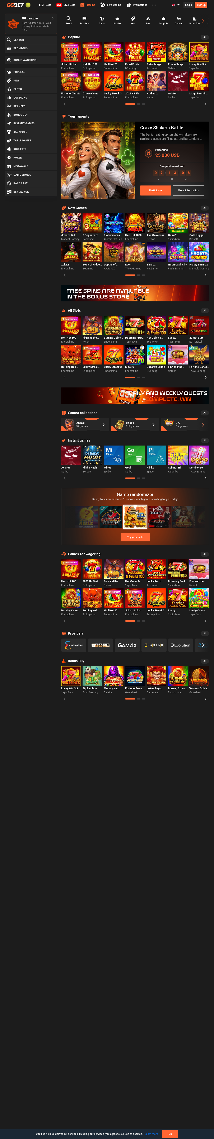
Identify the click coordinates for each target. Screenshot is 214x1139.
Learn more (151, 1134)
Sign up (201, 5)
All (204, 37)
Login (188, 5)
